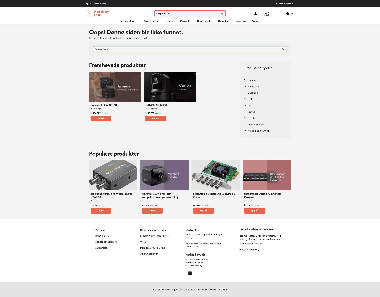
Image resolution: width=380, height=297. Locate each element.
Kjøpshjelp (101, 248)
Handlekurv (102, 236)
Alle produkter (127, 21)
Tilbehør (252, 118)
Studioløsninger (151, 21)
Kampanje (253, 86)
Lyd (250, 99)
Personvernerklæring (152, 248)
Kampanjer (185, 21)
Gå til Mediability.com (97, 3)
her (243, 249)
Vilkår (143, 242)
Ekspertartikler (204, 21)
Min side (100, 230)
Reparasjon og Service (153, 230)
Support (256, 21)
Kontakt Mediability (286, 3)
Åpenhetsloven (149, 254)
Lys (250, 105)
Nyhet (251, 112)
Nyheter (170, 21)
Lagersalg (240, 21)
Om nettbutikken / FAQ (154, 236)
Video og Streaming (258, 131)
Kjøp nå (100, 118)
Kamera (252, 80)
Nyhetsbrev (223, 21)
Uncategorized (256, 124)
